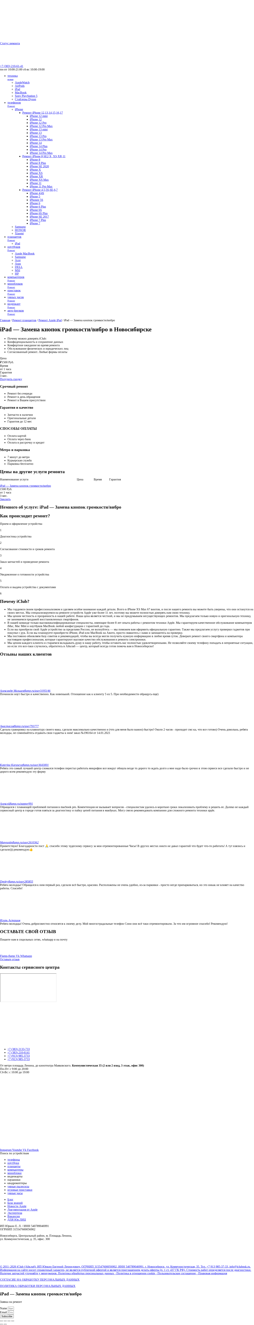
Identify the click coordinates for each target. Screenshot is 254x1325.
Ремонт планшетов (24, 320)
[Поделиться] (5, 1320)
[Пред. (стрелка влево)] (1, 1324)
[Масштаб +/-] (12, 1320)
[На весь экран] (8, 1320)
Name (4, 1308)
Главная (5, 320)
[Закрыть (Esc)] (1, 1320)
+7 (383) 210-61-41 (11, 66)
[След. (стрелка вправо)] (5, 1324)
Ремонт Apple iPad (50, 320)
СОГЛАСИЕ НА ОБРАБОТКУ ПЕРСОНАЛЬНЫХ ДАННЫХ (40, 1279)
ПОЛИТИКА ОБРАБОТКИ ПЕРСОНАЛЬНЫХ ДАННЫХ (37, 1286)
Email (4, 1312)
